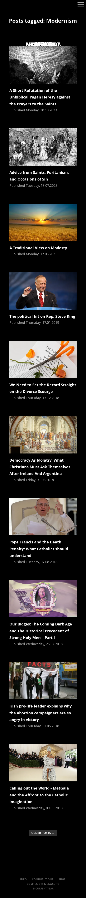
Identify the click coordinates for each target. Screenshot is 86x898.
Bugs (61, 879)
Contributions (42, 879)
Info (23, 879)
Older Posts (43, 833)
